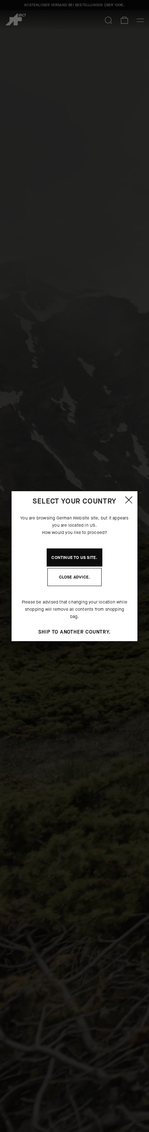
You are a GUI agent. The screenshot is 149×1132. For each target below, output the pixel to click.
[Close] (129, 500)
